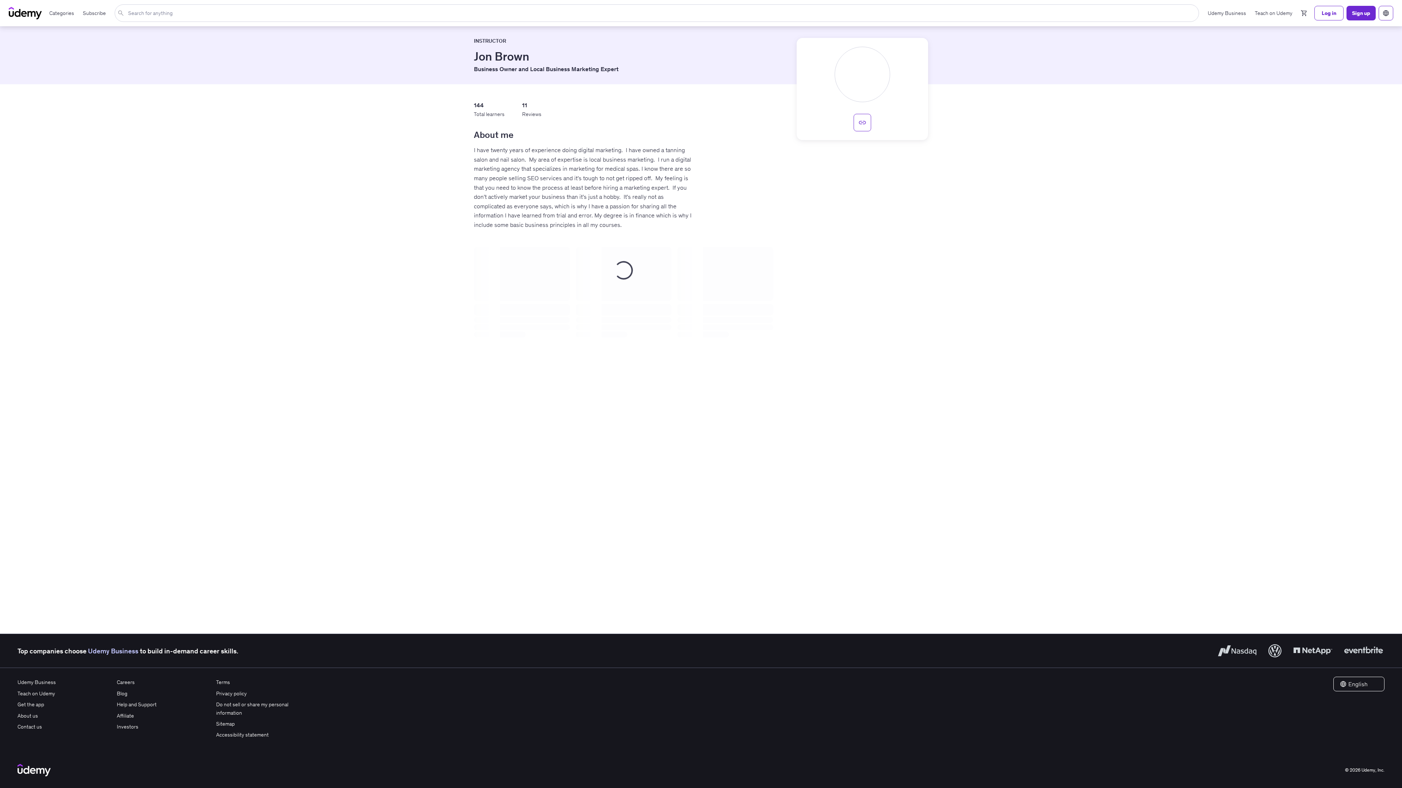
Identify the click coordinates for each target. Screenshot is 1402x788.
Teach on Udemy (36, 693)
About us (28, 715)
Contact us (30, 726)
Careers (126, 682)
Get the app (31, 704)
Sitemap (225, 724)
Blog (122, 693)
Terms (223, 682)
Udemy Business (113, 651)
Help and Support (137, 704)
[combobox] (658, 13)
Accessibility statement (242, 734)
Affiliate (125, 715)
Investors (127, 726)
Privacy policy (231, 693)
